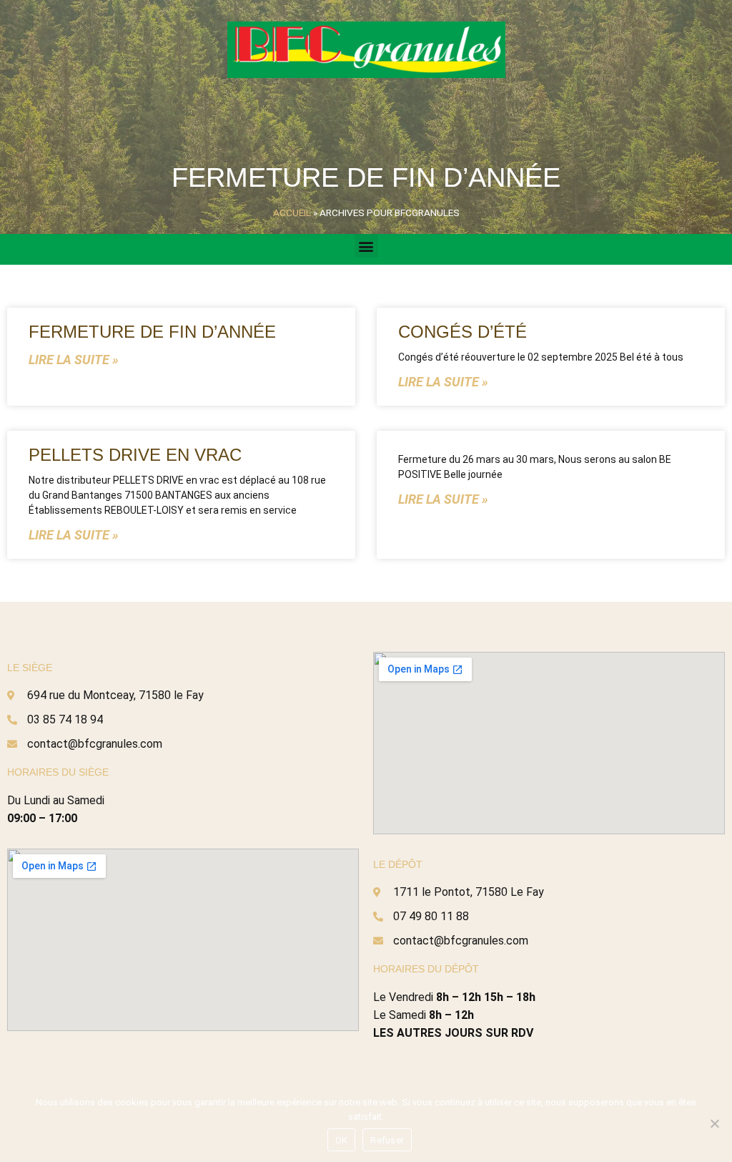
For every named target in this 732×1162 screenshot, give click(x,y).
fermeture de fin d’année (152, 331)
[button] (366, 246)
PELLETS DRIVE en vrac (135, 454)
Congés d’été (462, 331)
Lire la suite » (74, 359)
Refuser (387, 1140)
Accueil (292, 212)
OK (341, 1140)
